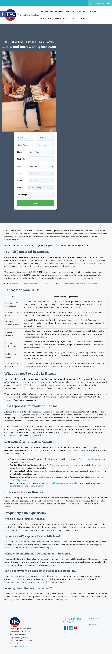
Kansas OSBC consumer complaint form (62, 483)
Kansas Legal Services (42, 471)
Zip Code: (21, 159)
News (83, 18)
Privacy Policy (95, 618)
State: (19, 152)
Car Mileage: (22, 195)
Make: (19, 173)
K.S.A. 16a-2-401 (45, 284)
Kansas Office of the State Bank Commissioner (77, 284)
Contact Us (61, 18)
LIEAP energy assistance (87, 459)
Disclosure (93, 624)
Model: (20, 180)
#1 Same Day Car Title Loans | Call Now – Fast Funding (69, 12)
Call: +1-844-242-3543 (100, 3)
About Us (46, 18)
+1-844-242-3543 (74, 620)
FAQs (74, 18)
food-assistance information (63, 465)
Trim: (19, 188)
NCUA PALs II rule (17, 480)
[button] (3, 14)
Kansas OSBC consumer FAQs (25, 284)
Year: (19, 166)
